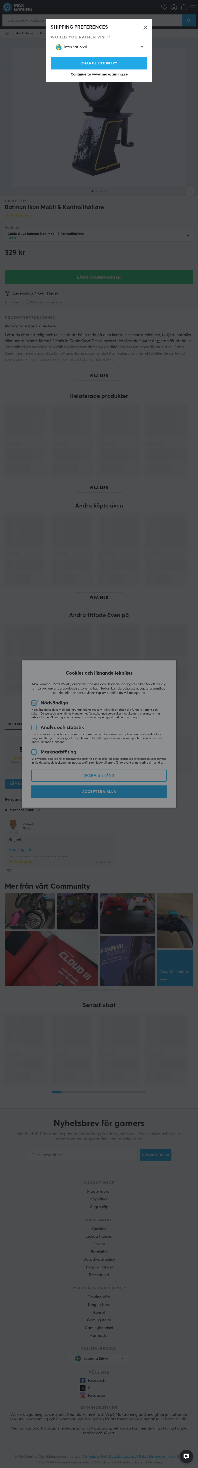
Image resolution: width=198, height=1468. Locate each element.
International (75, 47)
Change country (99, 63)
